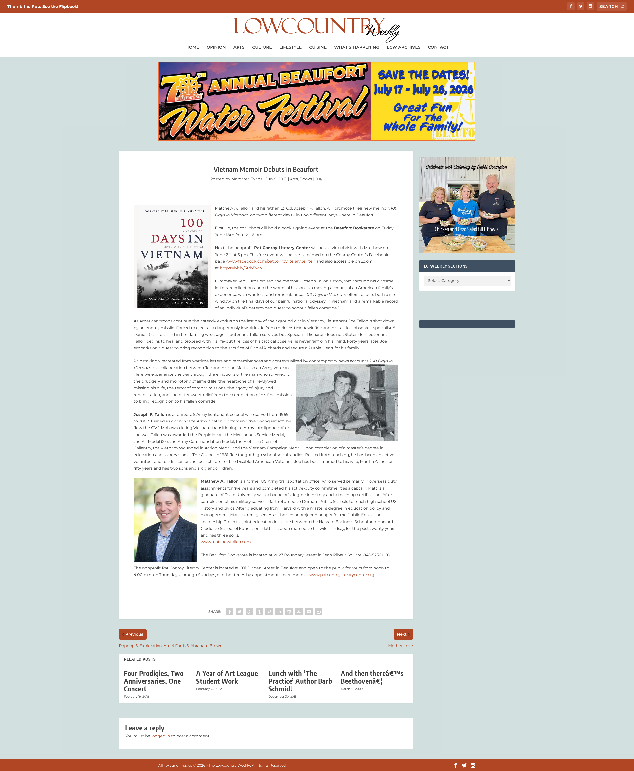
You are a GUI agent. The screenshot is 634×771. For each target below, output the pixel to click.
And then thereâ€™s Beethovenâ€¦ (372, 677)
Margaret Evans (246, 179)
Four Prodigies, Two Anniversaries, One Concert (154, 681)
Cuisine (318, 47)
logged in (160, 736)
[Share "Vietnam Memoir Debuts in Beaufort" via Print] (319, 612)
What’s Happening (356, 47)
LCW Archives (404, 47)
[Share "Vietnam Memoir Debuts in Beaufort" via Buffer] (289, 612)
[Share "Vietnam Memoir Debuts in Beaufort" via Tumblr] (259, 612)
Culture (262, 47)
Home (192, 47)
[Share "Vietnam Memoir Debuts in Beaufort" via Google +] (249, 612)
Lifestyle (290, 47)
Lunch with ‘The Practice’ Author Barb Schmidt (300, 681)
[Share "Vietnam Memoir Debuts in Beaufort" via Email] (309, 612)
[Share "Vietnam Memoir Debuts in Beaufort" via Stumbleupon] (299, 612)
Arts (239, 47)
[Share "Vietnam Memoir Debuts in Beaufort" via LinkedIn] (279, 612)
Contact (438, 47)
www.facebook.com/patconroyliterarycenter (270, 261)
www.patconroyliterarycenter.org (341, 574)
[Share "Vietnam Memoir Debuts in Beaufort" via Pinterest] (269, 612)
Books (306, 179)
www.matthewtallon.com (226, 541)
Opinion (216, 47)
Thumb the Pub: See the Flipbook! (42, 6)
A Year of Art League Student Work (227, 677)
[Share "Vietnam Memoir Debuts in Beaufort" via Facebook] (230, 612)
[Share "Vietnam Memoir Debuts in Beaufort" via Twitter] (239, 612)
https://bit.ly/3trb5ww (241, 268)
